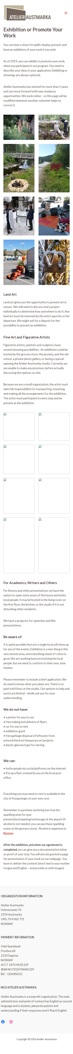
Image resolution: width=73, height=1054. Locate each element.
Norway (8, 833)
